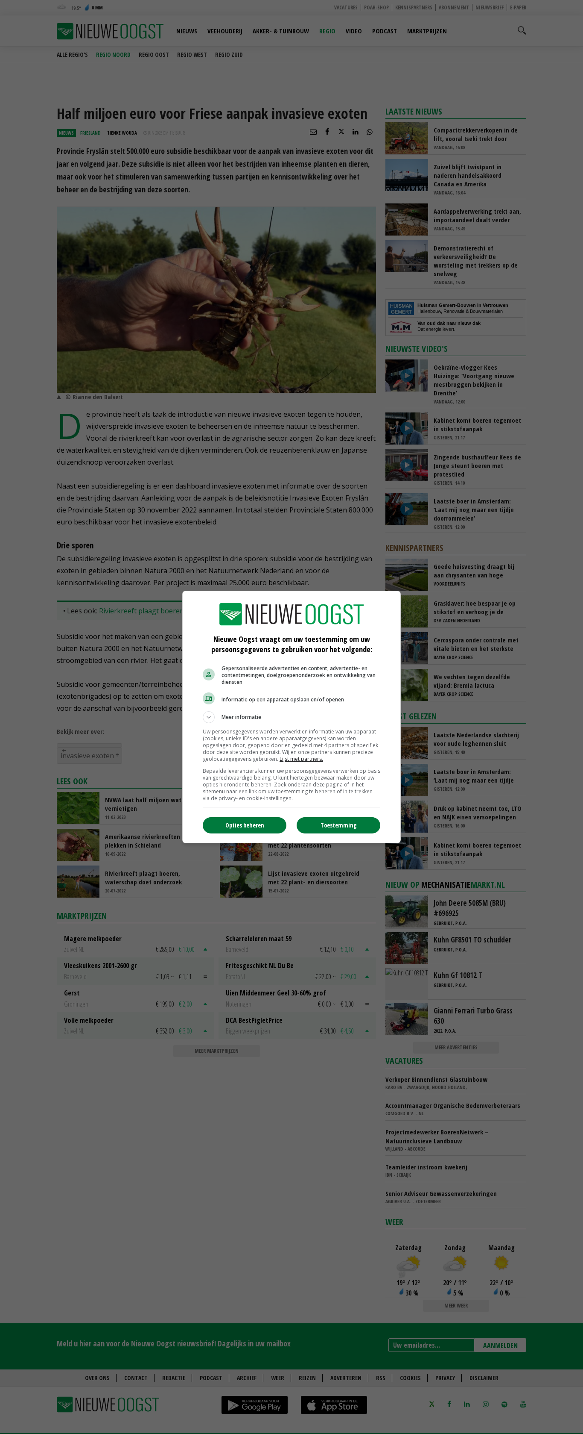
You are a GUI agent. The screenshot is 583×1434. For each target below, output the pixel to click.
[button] (291, 717)
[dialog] (291, 717)
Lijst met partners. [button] (301, 759)
